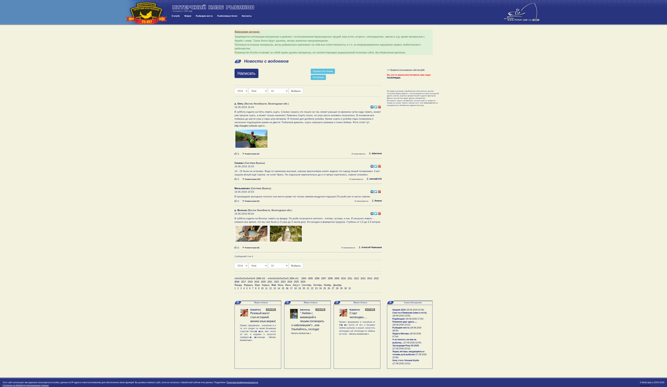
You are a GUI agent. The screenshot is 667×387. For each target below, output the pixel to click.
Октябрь (317, 285)
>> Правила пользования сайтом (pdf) (406, 70)
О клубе (176, 16)
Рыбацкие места (204, 16)
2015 (376, 278)
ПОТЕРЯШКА (394, 78)
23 (316, 288)
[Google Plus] (379, 106)
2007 (323, 278)
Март (257, 285)
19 (299, 288)
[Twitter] (376, 106)
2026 (302, 281)
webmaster (645, 385)
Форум (187, 16)
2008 (330, 278)
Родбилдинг (398, 319)
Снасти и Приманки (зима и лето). (409, 313)
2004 (303, 278)
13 (274, 288)
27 (333, 288)
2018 (250, 281)
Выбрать (296, 91)
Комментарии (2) (252, 154)
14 (279, 288)
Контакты (247, 16)
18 (295, 288)
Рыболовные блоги (227, 16)
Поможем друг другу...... (404, 322)
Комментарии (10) (252, 179)
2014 (369, 278)
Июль (288, 285)
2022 (276, 281)
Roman (378, 201)
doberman (377, 153)
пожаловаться (359, 154)
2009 (336, 278)
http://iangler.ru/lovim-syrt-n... (250, 125)
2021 (269, 281)
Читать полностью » (301, 333)
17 (291, 288)
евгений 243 (375, 179)
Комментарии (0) (252, 201)
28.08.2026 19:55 (401, 316)
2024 (289, 281)
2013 (363, 278)
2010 (343, 278)
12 (270, 288)
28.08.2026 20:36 (415, 310)
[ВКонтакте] (372, 106)
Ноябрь (327, 285)
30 (345, 288)
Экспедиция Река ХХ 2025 (405, 345)
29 (341, 288)
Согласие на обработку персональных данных (26, 385)
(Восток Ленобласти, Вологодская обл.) (261, 103)
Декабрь (337, 285)
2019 (256, 281)
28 (337, 288)
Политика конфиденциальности (242, 382)
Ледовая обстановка (323, 71)
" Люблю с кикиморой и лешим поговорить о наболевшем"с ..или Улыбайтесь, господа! (307, 321)
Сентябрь (307, 285)
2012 (356, 278)
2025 (296, 281)
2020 (263, 281)
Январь (238, 285)
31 (349, 288)
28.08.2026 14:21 (401, 325)
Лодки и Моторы (400, 333)
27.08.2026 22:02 (401, 348)
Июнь (280, 285)
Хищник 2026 (399, 310)
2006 (317, 278)
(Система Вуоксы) (249, 163)
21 (308, 288)
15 (283, 288)
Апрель (266, 285)
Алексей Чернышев (371, 247)
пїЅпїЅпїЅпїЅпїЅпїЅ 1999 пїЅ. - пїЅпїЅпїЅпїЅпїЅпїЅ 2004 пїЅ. (266, 278)
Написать (246, 73)
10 (262, 288)
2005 (310, 278)
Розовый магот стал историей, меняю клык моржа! (263, 317)
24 (320, 288)
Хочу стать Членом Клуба (405, 360)
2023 (283, 281)
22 (312, 288)
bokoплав (305, 310)
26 (329, 288)
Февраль (248, 285)
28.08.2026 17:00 (414, 319)
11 (266, 288)
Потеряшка (318, 77)
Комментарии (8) (252, 248)
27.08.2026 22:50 (412, 342)
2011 (350, 278)
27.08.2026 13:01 (401, 363)
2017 (243, 281)
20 (304, 288)
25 (324, 288)
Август (296, 285)
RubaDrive (255, 310)
